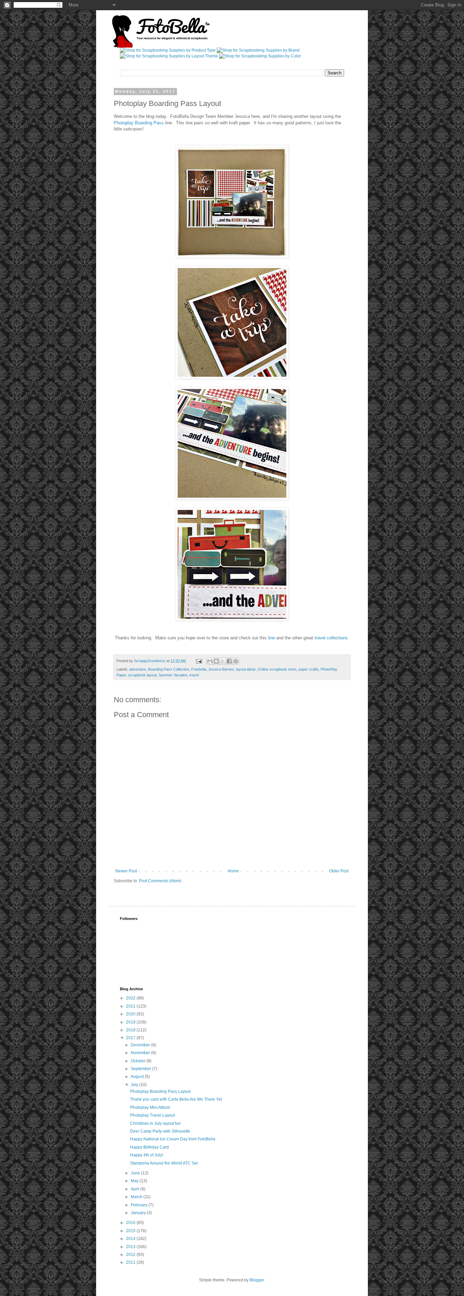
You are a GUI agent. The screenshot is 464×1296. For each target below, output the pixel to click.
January (139, 1212)
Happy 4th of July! (146, 1155)
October (138, 1061)
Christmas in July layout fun (155, 1123)
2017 (131, 1037)
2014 (131, 1238)
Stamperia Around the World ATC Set (164, 1163)
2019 (131, 1022)
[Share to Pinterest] (235, 661)
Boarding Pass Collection (168, 669)
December (141, 1045)
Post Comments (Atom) (160, 880)
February (139, 1205)
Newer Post (126, 871)
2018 (131, 1030)
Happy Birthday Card (149, 1147)
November (141, 1052)
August (138, 1076)
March (137, 1196)
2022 (131, 998)
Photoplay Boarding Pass (139, 122)
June (136, 1173)
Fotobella (198, 669)
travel (194, 675)
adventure (137, 669)
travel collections (331, 637)
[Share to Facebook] (229, 661)
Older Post (339, 871)
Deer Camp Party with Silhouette (160, 1131)
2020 (131, 1014)
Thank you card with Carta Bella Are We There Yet (176, 1099)
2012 (131, 1254)
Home (233, 871)
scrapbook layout (142, 675)
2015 (131, 1230)
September (141, 1068)
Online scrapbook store (277, 669)
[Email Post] (198, 661)
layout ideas (246, 669)
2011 (131, 1262)
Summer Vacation (173, 675)
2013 (131, 1246)
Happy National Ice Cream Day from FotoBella (172, 1139)
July (135, 1084)
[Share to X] (222, 661)
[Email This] (210, 661)
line (271, 637)
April (135, 1189)
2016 (131, 1222)
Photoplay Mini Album (150, 1107)
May (135, 1180)
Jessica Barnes (221, 669)
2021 (131, 1006)
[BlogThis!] (216, 661)
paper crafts (309, 669)
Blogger (257, 1280)
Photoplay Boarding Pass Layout (160, 1091)
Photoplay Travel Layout (152, 1115)
